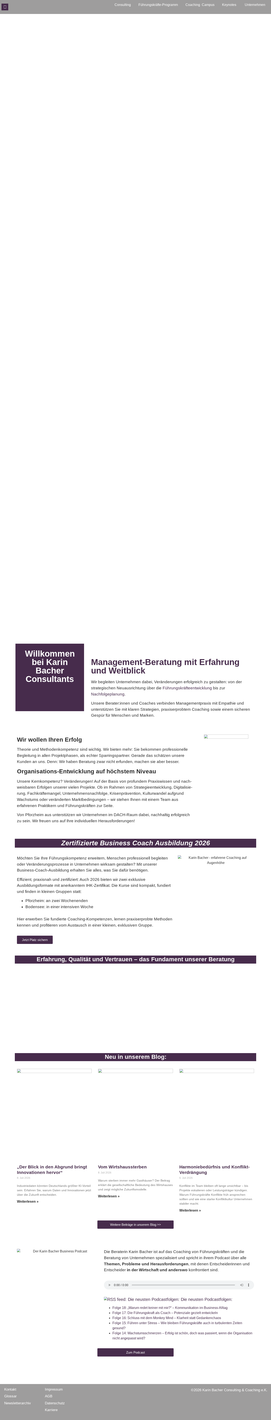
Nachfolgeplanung (107, 694)
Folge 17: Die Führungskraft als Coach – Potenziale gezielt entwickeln (165, 1313)
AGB (48, 1396)
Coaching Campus (199, 5)
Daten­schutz (55, 1403)
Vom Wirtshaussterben (122, 1166)
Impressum (54, 1389)
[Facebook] (11, 7)
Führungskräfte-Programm (158, 5)
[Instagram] (18, 7)
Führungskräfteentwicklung (187, 688)
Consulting (123, 5)
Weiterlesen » (28, 1201)
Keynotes (229, 5)
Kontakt (10, 1389)
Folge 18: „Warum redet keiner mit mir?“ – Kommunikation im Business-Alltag (170, 1308)
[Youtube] (32, 7)
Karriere (51, 1410)
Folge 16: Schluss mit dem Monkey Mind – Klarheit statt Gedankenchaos (166, 1318)
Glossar (10, 1396)
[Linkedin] (25, 7)
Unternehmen (255, 5)
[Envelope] (4, 7)
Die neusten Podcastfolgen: (206, 1299)
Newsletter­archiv (17, 1403)
